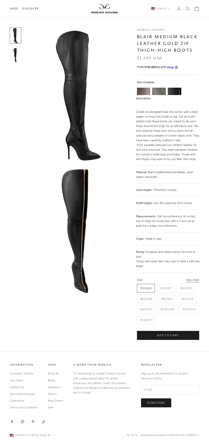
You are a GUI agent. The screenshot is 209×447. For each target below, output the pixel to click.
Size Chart (16, 380)
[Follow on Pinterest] (33, 422)
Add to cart (168, 335)
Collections (17, 400)
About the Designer (22, 394)
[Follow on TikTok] (44, 422)
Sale (50, 407)
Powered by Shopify (183, 435)
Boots (51, 380)
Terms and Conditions (24, 407)
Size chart (192, 280)
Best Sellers (55, 400)
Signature (54, 387)
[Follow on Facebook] (12, 422)
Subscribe (156, 402)
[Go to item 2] (15, 55)
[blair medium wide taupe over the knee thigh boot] (143, 91)
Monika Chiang (150, 30)
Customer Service (21, 373)
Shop (14, 8)
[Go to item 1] (15, 35)
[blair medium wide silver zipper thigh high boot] (174, 91)
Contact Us (17, 387)
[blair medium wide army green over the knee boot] (159, 91)
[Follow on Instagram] (22, 422)
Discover (30, 8)
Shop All (53, 373)
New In (52, 394)
